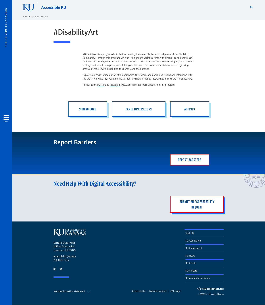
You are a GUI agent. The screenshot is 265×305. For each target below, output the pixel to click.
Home (26, 17)
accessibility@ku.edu (65, 256)
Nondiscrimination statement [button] (70, 291)
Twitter (101, 84)
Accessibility (138, 291)
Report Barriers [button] (189, 160)
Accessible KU (53, 7)
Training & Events (39, 17)
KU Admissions (193, 240)
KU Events (190, 263)
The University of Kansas (214, 294)
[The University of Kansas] (70, 234)
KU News (190, 255)
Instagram (115, 84)
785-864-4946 (61, 260)
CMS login (175, 291)
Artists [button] (189, 109)
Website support (158, 291)
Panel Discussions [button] (139, 109)
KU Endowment (193, 248)
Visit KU (189, 233)
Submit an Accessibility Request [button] (197, 204)
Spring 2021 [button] (87, 109)
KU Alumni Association (197, 278)
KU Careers (191, 270)
